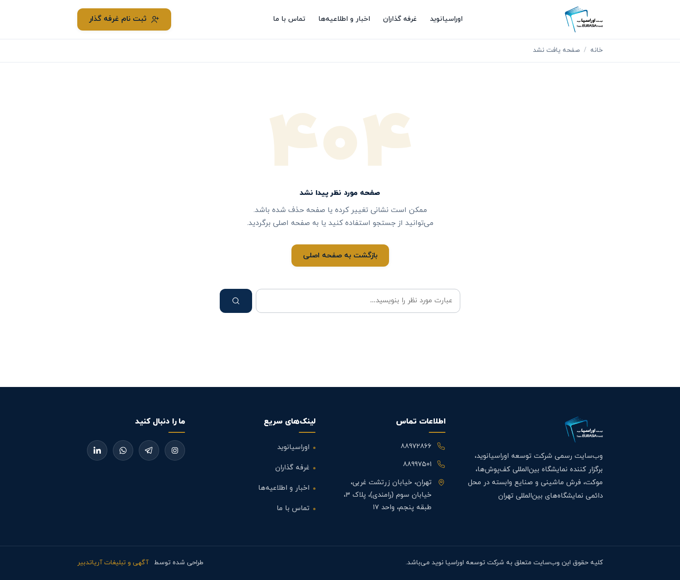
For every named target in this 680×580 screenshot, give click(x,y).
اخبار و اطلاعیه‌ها (344, 19)
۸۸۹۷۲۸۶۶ (416, 446)
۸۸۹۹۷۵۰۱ (417, 464)
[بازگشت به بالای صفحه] (658, 563)
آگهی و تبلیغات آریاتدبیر (112, 562)
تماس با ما (289, 19)
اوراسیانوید (446, 19)
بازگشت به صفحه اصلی (340, 255)
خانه (596, 50)
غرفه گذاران (400, 19)
